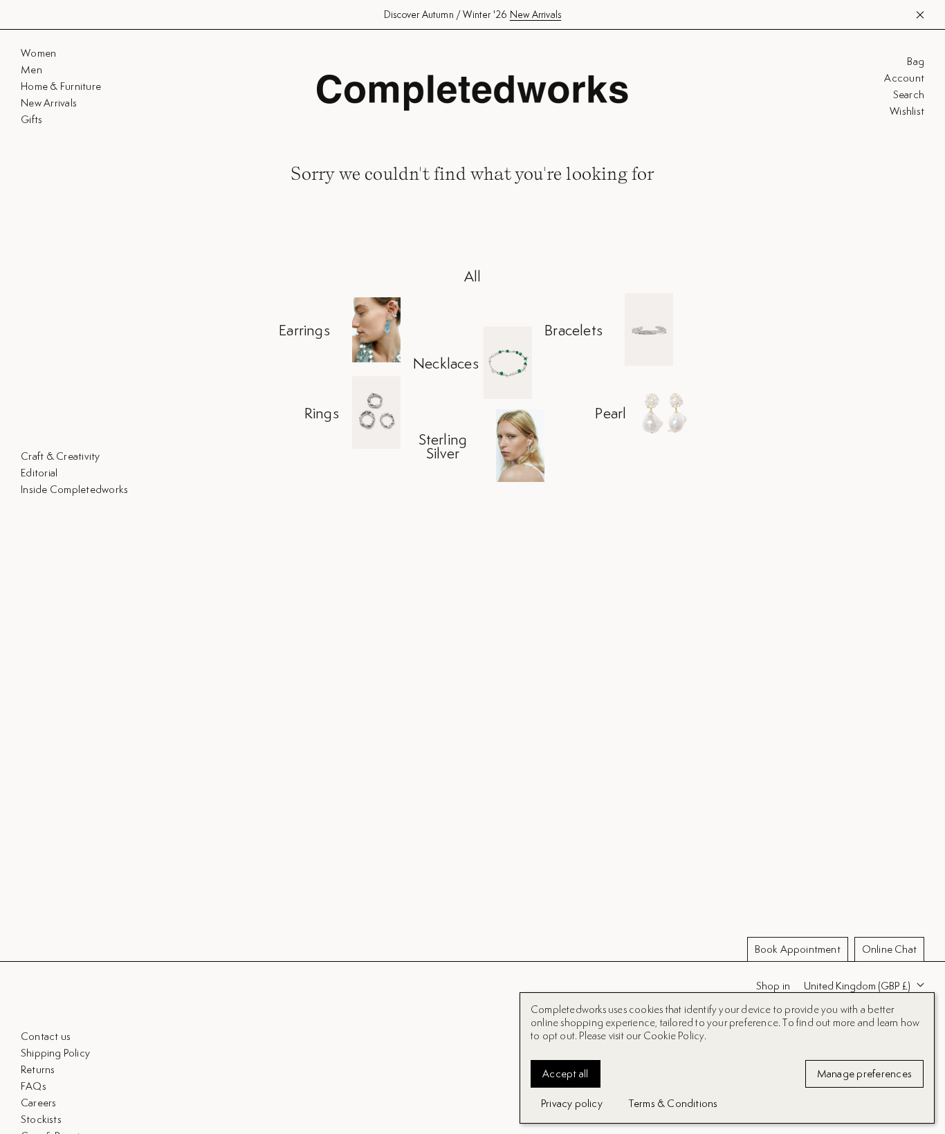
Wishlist (907, 111)
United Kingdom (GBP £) (857, 985)
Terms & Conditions (673, 1103)
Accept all (565, 1073)
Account (904, 78)
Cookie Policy (674, 1035)
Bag (915, 61)
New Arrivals (535, 14)
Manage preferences (864, 1073)
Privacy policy (572, 1103)
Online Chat (889, 949)
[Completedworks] (472, 93)
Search (908, 95)
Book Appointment (798, 949)
